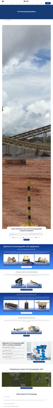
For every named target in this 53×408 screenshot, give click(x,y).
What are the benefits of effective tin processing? (11, 406)
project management (12, 234)
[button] (26, 396)
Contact (41, 3)
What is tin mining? (6, 396)
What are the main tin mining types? (9, 403)
